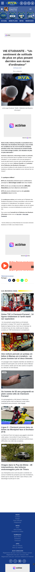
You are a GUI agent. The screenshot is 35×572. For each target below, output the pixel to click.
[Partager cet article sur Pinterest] (17, 281)
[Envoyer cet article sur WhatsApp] (22, 281)
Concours (18, 540)
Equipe (17, 518)
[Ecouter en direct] (25, 3)
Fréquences (17, 522)
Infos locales (17, 529)
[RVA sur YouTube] (19, 561)
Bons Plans (13, 21)
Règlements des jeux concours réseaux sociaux (17, 553)
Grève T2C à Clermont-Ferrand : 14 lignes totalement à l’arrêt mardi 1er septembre (17, 316)
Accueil (4, 21)
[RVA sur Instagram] (24, 561)
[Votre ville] (21, 3)
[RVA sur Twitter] (15, 561)
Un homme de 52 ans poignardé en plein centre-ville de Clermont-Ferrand (17, 393)
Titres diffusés (17, 520)
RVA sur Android (17, 547)
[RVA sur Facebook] (10, 561)
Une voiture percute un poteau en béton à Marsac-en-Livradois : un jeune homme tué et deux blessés (16, 356)
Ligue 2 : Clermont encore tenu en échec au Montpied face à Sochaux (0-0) (17, 429)
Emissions (17, 538)
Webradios (29, 21)
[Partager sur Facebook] (9, 281)
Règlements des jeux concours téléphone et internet (17, 556)
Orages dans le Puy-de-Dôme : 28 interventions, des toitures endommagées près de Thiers (16, 467)
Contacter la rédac (17, 531)
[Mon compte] (32, 3)
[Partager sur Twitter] (13, 281)
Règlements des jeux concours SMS (17, 554)
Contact (17, 516)
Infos (22, 21)
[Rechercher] (28, 3)
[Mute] (30, 9)
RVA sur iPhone (17, 545)
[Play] (2, 9)
